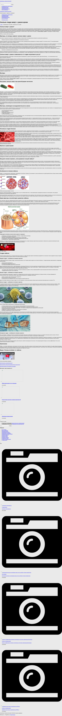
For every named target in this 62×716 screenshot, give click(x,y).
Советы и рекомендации (6, 439)
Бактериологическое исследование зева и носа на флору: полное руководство (16, 575)
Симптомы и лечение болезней (5, 1)
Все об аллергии (5, 9)
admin (1, 24)
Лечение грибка (5, 435)
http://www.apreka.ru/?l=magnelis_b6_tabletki (8, 366)
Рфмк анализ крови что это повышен (9, 383)
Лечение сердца (5, 19)
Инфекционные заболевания (7, 6)
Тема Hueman (12, 714)
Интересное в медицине (6, 433)
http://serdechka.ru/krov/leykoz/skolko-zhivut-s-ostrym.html (10, 364)
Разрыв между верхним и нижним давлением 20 (11, 399)
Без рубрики (4, 429)
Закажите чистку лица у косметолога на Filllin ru (10, 709)
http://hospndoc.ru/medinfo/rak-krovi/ (6, 363)
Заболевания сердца (6, 8)
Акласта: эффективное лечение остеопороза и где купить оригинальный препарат (16, 642)
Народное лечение (5, 437)
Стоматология (4, 440)
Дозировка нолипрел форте (7, 416)
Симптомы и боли (5, 7)
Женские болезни (5, 16)
